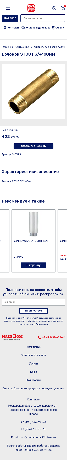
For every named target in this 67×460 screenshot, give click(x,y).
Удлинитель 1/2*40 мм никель (31, 240)
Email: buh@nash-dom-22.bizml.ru (33, 437)
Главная (6, 47)
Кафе (33, 371)
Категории (33, 380)
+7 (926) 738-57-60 (33, 429)
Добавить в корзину (33, 146)
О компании (33, 347)
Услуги (33, 363)
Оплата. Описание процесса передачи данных (33, 388)
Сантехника (22, 47)
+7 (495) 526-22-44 (53, 337)
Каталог (10, 18)
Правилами (42, 324)
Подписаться (33, 310)
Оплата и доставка (33, 355)
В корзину (33, 265)
